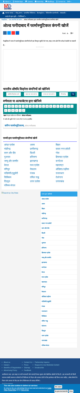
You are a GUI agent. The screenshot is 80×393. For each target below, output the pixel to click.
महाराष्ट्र (44, 282)
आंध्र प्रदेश (45, 199)
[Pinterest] (13, 33)
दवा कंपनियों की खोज (15, 20)
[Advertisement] (34, 65)
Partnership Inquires (42, 362)
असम (43, 204)
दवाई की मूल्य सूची (10, 16)
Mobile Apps (19, 1)
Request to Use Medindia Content (47, 365)
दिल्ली (43, 233)
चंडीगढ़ (44, 213)
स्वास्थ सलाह (9, 13)
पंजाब (43, 306)
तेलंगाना (44, 326)
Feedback (27, 370)
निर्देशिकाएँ (21, 16)
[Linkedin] (17, 33)
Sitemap (27, 368)
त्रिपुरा (44, 331)
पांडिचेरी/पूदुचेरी (46, 301)
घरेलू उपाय (19, 13)
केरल (43, 272)
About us (7, 362)
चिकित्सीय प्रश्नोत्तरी (52, 13)
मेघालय (44, 292)
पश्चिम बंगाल (45, 345)
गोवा (43, 238)
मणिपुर (44, 287)
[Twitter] (9, 33)
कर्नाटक (44, 267)
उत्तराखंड (44, 340)
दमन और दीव (45, 228)
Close (71, 391)
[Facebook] (5, 33)
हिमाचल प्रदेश (46, 253)
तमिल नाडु (45, 321)
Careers (30, 1)
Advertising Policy (10, 370)
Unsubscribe (39, 368)
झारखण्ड (44, 262)
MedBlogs (51, 1)
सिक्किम (44, 316)
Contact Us (61, 1)
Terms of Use (25, 390)
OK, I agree (58, 386)
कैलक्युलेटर (40, 13)
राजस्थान (44, 311)
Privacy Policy (12, 390)
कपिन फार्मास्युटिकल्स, (20, 125)
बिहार (43, 209)
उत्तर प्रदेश (45, 336)
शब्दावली (62, 13)
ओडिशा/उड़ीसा (46, 297)
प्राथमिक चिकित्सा (29, 13)
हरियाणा (44, 248)
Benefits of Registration (12, 368)
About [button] (7, 1)
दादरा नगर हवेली (46, 223)
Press (26, 365)
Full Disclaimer (7, 384)
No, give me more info (61, 391)
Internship (40, 1)
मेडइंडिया (4, 20)
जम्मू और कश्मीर (46, 257)
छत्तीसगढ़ (44, 218)
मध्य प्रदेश (45, 277)
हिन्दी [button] (68, 1)
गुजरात (44, 243)
